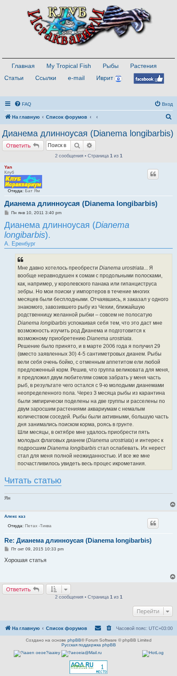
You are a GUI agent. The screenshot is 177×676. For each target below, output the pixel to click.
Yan (8, 167)
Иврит (104, 77)
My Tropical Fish (68, 65)
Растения (143, 65)
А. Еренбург (66, 233)
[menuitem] (22, 104)
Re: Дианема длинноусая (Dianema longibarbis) (78, 540)
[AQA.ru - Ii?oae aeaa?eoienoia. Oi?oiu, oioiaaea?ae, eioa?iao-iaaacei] (88, 667)
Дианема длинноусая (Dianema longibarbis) (88, 133)
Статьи (14, 77)
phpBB (74, 640)
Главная (23, 65)
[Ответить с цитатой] (153, 174)
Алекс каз (14, 516)
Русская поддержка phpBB (88, 644)
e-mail (76, 77)
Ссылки (45, 77)
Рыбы (111, 65)
